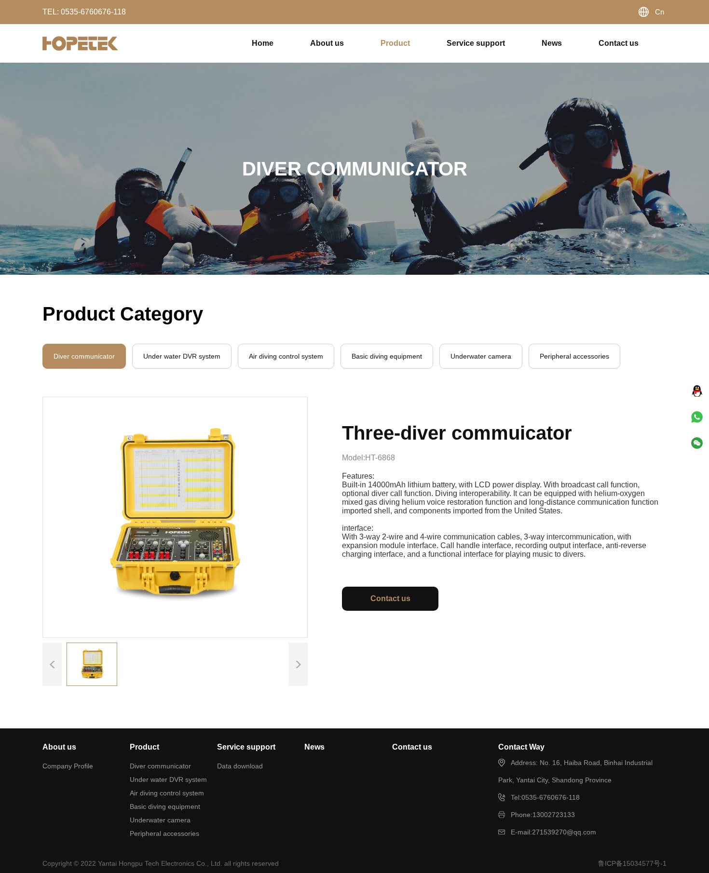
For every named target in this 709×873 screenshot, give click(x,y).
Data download (240, 766)
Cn (659, 12)
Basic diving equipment (165, 806)
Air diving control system (167, 793)
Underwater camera (160, 820)
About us (327, 43)
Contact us (619, 43)
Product (395, 43)
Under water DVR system (168, 779)
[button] (298, 664)
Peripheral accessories (164, 833)
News (552, 43)
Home (262, 43)
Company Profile (67, 766)
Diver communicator (160, 766)
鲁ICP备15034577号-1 (632, 863)
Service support (476, 43)
